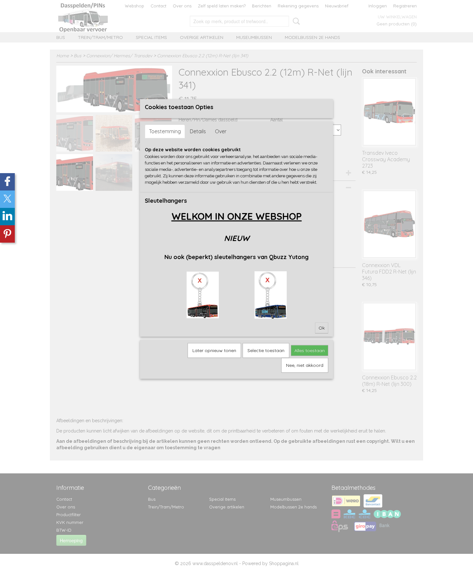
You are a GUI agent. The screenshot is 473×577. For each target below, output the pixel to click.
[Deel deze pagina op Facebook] (7, 182)
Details (198, 131)
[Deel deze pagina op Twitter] (7, 199)
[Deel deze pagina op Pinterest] (7, 234)
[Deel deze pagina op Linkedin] (7, 216)
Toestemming (165, 131)
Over (221, 131)
